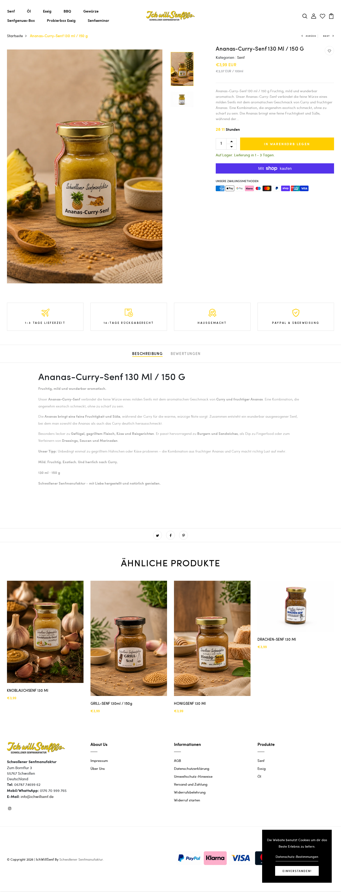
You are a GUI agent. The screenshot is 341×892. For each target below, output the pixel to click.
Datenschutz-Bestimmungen (297, 856)
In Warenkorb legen (287, 143)
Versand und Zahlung (190, 784)
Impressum (99, 760)
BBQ (67, 11)
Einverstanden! (297, 871)
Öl (29, 11)
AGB (177, 760)
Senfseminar (98, 20)
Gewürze (91, 11)
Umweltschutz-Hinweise (193, 776)
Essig (47, 11)
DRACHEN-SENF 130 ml (276, 640)
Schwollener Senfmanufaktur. (81, 859)
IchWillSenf (45, 859)
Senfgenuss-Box (21, 20)
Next (326, 35)
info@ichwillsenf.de (37, 796)
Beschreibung (147, 354)
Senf (11, 11)
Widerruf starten (187, 800)
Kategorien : (226, 57)
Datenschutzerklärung (191, 768)
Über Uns (97, 768)
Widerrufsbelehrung (190, 792)
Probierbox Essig (61, 20)
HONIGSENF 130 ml (190, 704)
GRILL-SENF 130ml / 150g (111, 704)
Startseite (15, 35)
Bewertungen (186, 354)
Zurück (311, 35)
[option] (84, 166)
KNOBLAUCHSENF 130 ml (27, 691)
